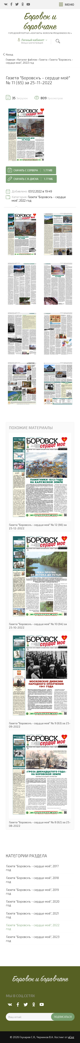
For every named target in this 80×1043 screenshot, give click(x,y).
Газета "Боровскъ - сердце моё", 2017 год (32, 868)
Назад (9, 54)
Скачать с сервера (33, 170)
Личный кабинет (32, 40)
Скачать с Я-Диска (33, 178)
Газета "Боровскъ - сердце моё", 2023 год (32, 938)
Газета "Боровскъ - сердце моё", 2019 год (32, 891)
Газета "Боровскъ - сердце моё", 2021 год (32, 915)
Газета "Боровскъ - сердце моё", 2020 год (32, 903)
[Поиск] (58, 41)
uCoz (71, 1037)
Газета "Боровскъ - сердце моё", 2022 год (39, 198)
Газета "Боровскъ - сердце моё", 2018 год (32, 879)
